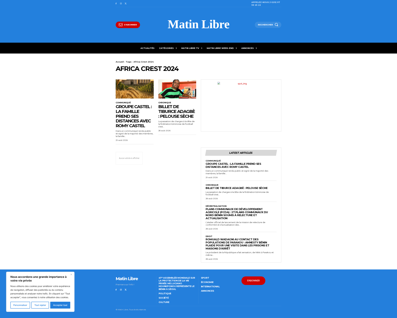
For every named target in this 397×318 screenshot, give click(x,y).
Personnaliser (20, 305)
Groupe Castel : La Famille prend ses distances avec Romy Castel (134, 116)
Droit (209, 236)
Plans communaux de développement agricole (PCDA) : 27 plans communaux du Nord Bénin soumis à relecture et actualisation (237, 214)
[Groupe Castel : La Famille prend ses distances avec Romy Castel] (135, 88)
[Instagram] (121, 3)
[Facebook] (116, 3)
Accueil (120, 61)
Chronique (164, 103)
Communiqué (123, 103)
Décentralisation (216, 206)
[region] (40, 292)
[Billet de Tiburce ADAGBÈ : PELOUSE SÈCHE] (177, 88)
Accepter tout (60, 305)
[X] (125, 3)
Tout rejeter (40, 305)
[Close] (71, 274)
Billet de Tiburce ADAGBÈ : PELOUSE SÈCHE (176, 111)
